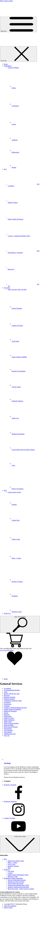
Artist (5, 692)
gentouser (7, 706)
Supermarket (8, 728)
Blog (9, 868)
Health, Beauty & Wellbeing (12, 709)
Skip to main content (6, 1)
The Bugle (7, 763)
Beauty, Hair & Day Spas (12, 693)
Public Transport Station (11, 723)
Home (6, 679)
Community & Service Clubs (13, 700)
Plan (5, 859)
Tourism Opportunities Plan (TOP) (18, 885)
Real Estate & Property (11, 727)
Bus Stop (7, 695)
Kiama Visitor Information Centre (18, 875)
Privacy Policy (8, 907)
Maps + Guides (12, 862)
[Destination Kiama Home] (20, 45)
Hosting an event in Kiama (16, 882)
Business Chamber (9, 697)
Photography (8, 716)
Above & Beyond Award (15, 883)
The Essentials (8, 730)
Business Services (9, 699)
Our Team (11, 871)
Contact (10, 873)
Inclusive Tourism (13, 866)
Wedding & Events (10, 734)
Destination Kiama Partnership (13, 878)
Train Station (8, 732)
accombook (7, 688)
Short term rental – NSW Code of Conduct (21, 889)
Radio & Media (8, 725)
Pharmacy (7, 714)
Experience (7, 702)
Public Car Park (9, 718)
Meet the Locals (13, 876)
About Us (7, 869)
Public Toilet (8, 721)
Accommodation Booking (12, 690)
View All (6, 735)
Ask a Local (11, 864)
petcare (6, 713)
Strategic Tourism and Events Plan (18, 887)
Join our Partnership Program (17, 880)
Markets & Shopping (10, 711)
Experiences (7, 704)
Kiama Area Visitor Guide (16, 861)
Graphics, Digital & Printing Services (15, 707)
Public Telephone (9, 720)
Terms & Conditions (10, 906)
